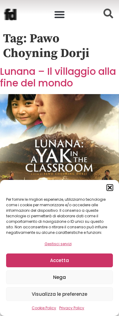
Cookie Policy (44, 307)
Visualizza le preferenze (59, 294)
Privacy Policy (71, 307)
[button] (110, 188)
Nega (59, 277)
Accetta (59, 260)
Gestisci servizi (58, 243)
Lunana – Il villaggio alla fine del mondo (58, 77)
